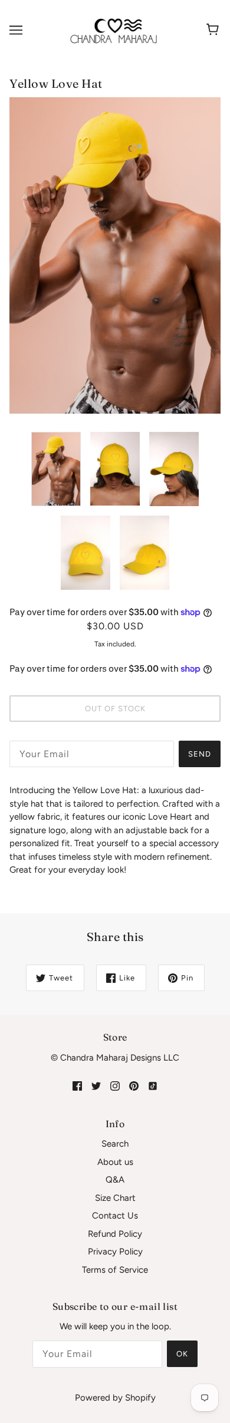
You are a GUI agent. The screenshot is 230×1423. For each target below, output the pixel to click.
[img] (77, 1085)
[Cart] (214, 30)
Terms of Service (115, 1269)
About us (115, 1162)
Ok (182, 1353)
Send (199, 754)
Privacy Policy (115, 1251)
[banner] (113, 29)
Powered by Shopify (115, 1397)
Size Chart (115, 1198)
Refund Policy (115, 1234)
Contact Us (115, 1215)
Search (115, 1143)
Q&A (115, 1179)
